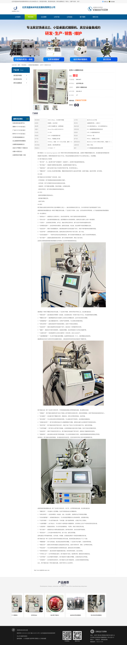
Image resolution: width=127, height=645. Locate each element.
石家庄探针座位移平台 (19, 123)
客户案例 (82, 17)
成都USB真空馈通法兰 (105, 615)
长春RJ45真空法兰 (17, 151)
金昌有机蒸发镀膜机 (42, 615)
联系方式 (95, 17)
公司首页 (17, 17)
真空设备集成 (17, 83)
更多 (27, 119)
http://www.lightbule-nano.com (41, 570)
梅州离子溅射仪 (21, 615)
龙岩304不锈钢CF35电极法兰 (20, 148)
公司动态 (69, 17)
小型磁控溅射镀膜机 (33, 65)
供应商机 (30, 17)
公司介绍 (56, 17)
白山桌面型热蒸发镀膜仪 (19, 141)
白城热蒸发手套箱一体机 (19, 155)
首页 (19, 65)
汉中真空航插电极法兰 (19, 137)
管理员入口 (38, 638)
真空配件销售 (17, 75)
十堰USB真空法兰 (84, 615)
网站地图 (43, 638)
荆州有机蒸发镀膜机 (63, 615)
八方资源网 (26, 638)
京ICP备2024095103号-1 (34, 633)
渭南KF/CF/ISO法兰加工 (19, 126)
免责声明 (32, 638)
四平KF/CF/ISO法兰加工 (19, 133)
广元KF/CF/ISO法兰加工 (19, 130)
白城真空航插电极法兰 (19, 144)
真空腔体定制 (17, 79)
